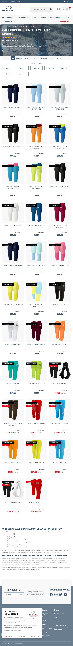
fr (67, 1)
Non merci (8, 636)
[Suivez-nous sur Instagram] (56, 594)
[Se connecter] (63, 9)
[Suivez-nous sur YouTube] (65, 594)
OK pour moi (35, 636)
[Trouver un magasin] (58, 9)
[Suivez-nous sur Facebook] (51, 594)
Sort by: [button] (21, 74)
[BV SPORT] (8, 9)
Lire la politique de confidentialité (12, 630)
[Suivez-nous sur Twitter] (60, 594)
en (64, 1)
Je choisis (22, 636)
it (70, 1)
